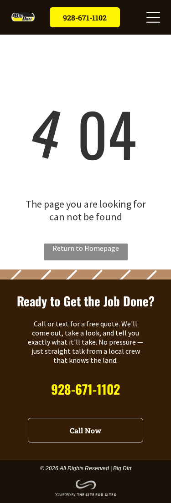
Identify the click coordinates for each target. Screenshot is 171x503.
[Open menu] (153, 17)
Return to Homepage (85, 248)
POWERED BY (65, 495)
